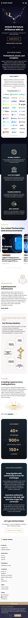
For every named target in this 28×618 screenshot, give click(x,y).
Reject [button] (10, 615)
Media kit (3, 573)
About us (3, 571)
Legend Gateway (5, 549)
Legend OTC (4, 547)
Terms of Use (4, 587)
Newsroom (4, 581)
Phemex (3, 557)
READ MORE (4, 308)
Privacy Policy (4, 589)
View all (3, 559)
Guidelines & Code (6, 565)
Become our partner (6, 575)
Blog (2, 579)
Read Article (5, 263)
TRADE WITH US (14, 39)
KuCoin (3, 555)
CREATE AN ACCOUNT (14, 531)
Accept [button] (17, 615)
